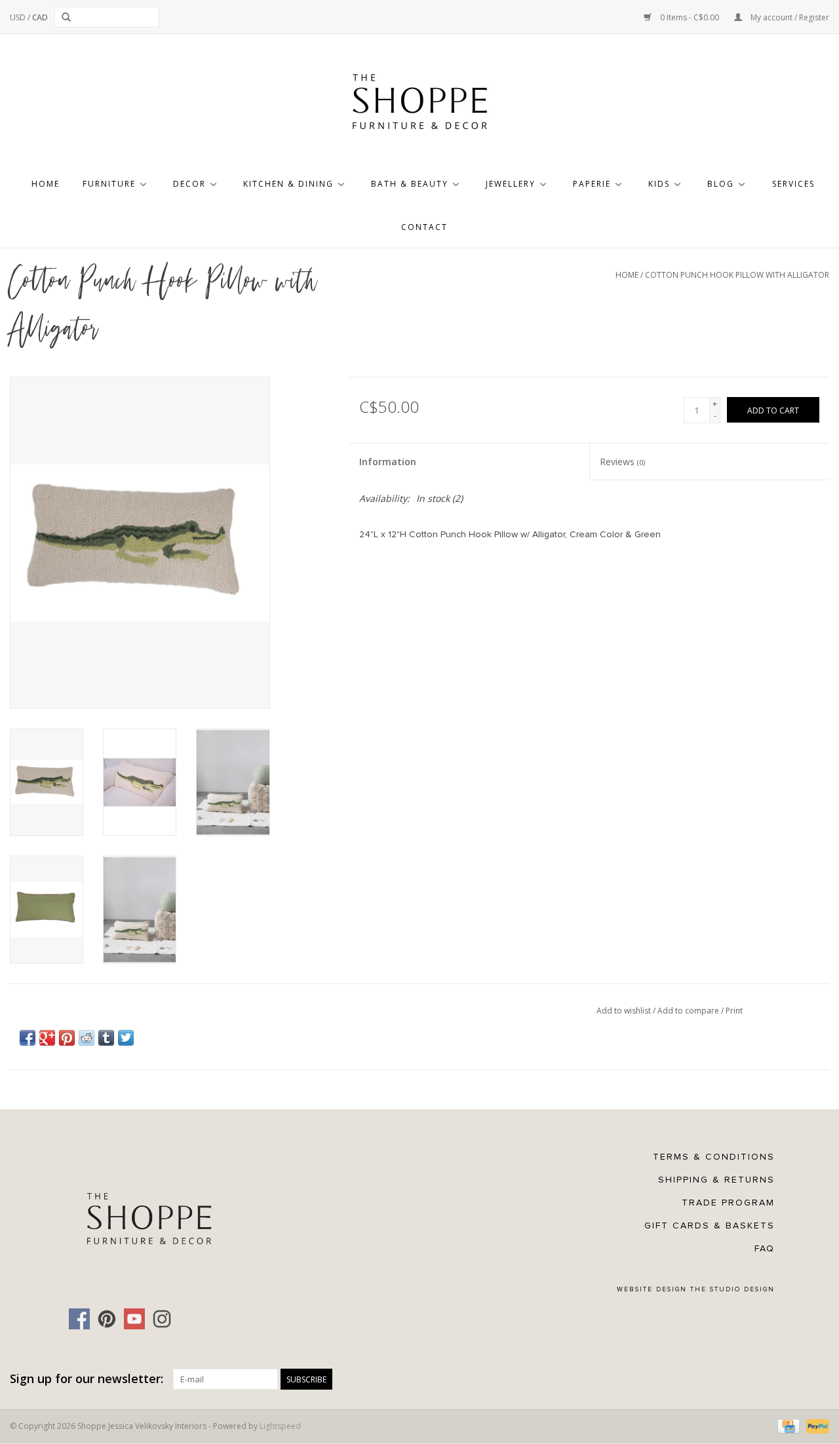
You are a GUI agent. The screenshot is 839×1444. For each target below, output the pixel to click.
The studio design (732, 1289)
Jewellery (511, 183)
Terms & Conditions (714, 1156)
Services (793, 183)
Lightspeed (280, 1426)
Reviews (622, 461)
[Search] (68, 17)
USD (19, 17)
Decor (189, 183)
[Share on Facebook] (27, 1038)
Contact (424, 227)
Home (45, 183)
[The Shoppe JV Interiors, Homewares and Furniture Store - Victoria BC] (419, 105)
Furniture (109, 183)
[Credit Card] (787, 1425)
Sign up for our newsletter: (86, 1379)
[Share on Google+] (47, 1038)
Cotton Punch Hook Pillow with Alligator (737, 274)
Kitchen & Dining (288, 183)
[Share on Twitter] (126, 1038)
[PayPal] (815, 1425)
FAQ (764, 1248)
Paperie (592, 183)
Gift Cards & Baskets (709, 1225)
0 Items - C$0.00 (689, 17)
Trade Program (728, 1202)
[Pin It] (67, 1038)
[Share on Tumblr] (106, 1038)
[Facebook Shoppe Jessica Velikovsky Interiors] (79, 1318)
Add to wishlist (624, 1010)
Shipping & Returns (716, 1179)
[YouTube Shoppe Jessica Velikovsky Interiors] (134, 1318)
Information (387, 461)
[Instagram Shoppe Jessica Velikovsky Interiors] (161, 1318)
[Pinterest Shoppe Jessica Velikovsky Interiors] (106, 1318)
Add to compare (689, 1010)
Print (734, 1010)
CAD (40, 17)
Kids (659, 183)
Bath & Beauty (409, 183)
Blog (720, 183)
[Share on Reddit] (86, 1038)
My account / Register (789, 17)
